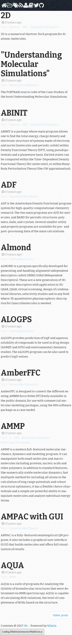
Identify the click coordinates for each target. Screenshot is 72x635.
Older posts (60, 615)
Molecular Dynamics (23, 85)
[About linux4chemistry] (25, 6)
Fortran (14, 27)
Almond (16, 247)
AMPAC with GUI (32, 516)
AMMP (13, 426)
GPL (25, 27)
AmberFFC (20, 373)
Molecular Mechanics (16, 442)
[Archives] (9, 6)
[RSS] (20, 6)
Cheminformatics (21, 259)
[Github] (41, 6)
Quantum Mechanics (44, 27)
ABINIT (14, 113)
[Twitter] (36, 6)
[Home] (3, 6)
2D (6, 15)
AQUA (12, 565)
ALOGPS (16, 319)
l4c (26, 625)
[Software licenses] (30, 6)
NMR (12, 577)
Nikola (51, 625)
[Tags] (15, 6)
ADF (9, 185)
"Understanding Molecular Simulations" (31, 64)
